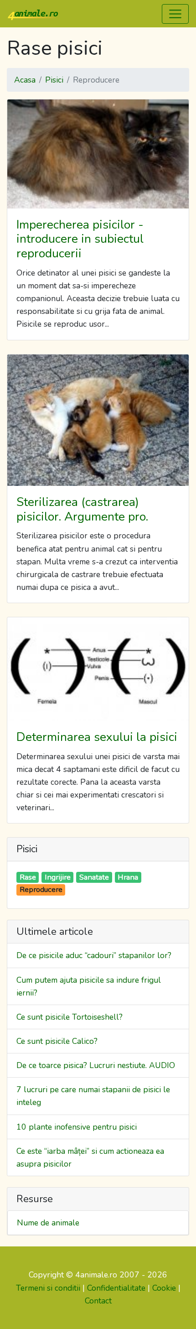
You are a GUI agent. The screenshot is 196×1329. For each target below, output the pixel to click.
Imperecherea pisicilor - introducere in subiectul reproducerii (80, 238)
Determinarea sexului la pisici (96, 737)
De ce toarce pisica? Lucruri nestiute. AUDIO (95, 1065)
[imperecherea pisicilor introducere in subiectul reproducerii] (98, 153)
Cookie (164, 1287)
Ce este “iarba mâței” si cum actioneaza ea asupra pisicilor (90, 1157)
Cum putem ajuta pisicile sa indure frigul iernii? (88, 986)
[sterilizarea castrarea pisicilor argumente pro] (98, 420)
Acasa (25, 79)
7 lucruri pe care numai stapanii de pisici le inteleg (93, 1096)
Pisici (54, 79)
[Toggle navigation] (175, 14)
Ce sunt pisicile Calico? (57, 1041)
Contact (98, 1300)
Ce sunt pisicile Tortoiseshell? (69, 1016)
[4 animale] (32, 14)
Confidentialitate (116, 1287)
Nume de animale (48, 1222)
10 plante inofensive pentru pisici (76, 1126)
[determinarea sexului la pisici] (98, 669)
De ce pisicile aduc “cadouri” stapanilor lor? (93, 955)
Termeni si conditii (48, 1287)
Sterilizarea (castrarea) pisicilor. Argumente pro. (82, 509)
